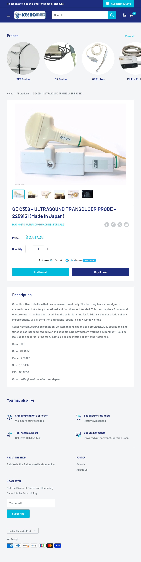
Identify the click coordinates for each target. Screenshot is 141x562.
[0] (131, 15)
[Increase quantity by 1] (47, 249)
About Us (82, 469)
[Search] (112, 15)
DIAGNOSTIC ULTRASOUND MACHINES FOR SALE (38, 224)
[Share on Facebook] (106, 224)
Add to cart (40, 272)
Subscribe (18, 513)
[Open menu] (8, 15)
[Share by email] (126, 224)
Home (10, 93)
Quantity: (17, 249)
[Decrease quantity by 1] (29, 249)
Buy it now (100, 272)
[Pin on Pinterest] (113, 224)
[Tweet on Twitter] (119, 224)
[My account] (124, 15)
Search (81, 464)
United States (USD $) (20, 530)
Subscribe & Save (121, 3)
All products (23, 93)
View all (130, 36)
